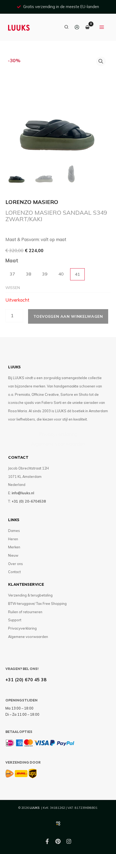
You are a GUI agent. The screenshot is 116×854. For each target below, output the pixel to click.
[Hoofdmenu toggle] (101, 27)
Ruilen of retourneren (25, 612)
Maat (11, 260)
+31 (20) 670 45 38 (25, 679)
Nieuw (13, 555)
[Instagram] (68, 841)
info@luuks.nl (23, 493)
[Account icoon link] (76, 27)
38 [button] (28, 274)
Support (14, 620)
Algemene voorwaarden (58, 444)
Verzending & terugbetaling (30, 595)
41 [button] (77, 274)
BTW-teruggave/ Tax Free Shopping (37, 603)
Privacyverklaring (58, 434)
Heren (13, 539)
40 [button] (61, 274)
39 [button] (44, 274)
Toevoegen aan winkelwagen (68, 316)
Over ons (15, 564)
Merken (14, 547)
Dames (14, 530)
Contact (14, 572)
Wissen (12, 287)
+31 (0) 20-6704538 (29, 501)
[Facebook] (47, 841)
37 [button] (12, 274)
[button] (66, 27)
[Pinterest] (58, 841)
